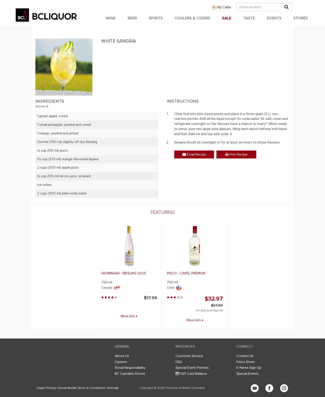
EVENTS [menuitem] (274, 18)
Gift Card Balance (193, 373)
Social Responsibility (130, 367)
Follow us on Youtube (254, 388)
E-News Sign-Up (248, 367)
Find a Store (245, 362)
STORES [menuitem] (300, 18)
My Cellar (224, 7)
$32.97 (214, 299)
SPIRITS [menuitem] (156, 18)
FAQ (179, 362)
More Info (128, 316)
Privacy (51, 387)
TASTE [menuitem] (249, 18)
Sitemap (113, 387)
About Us (122, 356)
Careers (121, 362)
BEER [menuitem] (132, 18)
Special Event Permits (192, 367)
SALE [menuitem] (226, 18)
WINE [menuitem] (111, 18)
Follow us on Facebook (269, 388)
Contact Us (245, 356)
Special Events (247, 373)
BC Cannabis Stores (130, 373)
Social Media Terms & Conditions (81, 387)
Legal (40, 387)
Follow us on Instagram (284, 388)
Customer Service (189, 356)
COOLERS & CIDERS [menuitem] (192, 18)
